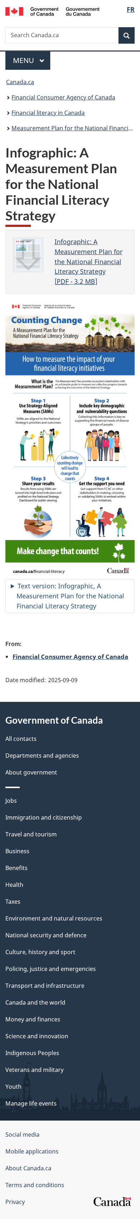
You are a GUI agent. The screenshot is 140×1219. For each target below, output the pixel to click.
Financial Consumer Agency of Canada (63, 97)
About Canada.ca (28, 1168)
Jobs (11, 801)
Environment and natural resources (53, 918)
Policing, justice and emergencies (50, 969)
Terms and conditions (34, 1185)
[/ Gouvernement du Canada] (52, 11)
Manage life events (31, 1103)
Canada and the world (35, 1002)
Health (14, 885)
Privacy (15, 1202)
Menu (24, 60)
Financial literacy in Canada (48, 113)
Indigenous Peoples (32, 1053)
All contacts (21, 739)
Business (17, 851)
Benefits (16, 868)
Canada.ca (20, 82)
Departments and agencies (42, 755)
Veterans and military (34, 1070)
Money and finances (32, 1019)
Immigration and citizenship (43, 817)
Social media (22, 1134)
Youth (13, 1087)
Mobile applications (32, 1151)
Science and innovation (36, 1036)
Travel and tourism (31, 834)
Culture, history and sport (40, 952)
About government (31, 772)
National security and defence (46, 935)
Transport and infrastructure (44, 986)
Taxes (12, 901)
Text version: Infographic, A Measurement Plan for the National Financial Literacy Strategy (70, 596)
